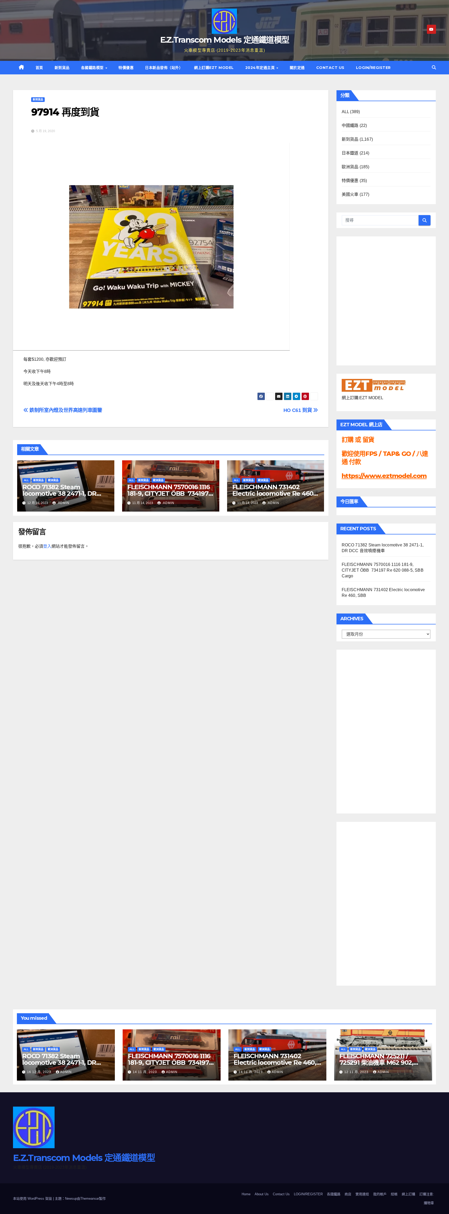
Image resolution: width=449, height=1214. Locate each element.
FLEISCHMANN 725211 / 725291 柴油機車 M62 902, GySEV (376, 1062)
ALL (26, 480)
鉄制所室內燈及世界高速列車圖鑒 (65, 410)
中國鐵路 (350, 125)
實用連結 (362, 1194)
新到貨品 (62, 67)
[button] (434, 67)
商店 (348, 1194)
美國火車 (350, 194)
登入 (47, 546)
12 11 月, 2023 (356, 1072)
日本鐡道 (350, 153)
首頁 (39, 67)
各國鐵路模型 (93, 67)
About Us (262, 1194)
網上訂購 (408, 1194)
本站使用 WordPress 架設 (33, 1198)
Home (246, 1194)
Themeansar (89, 1198)
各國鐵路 (333, 1194)
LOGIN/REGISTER (373, 67)
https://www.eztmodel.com (384, 476)
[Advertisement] (362, 730)
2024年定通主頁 (260, 67)
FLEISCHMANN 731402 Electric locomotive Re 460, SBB (273, 493)
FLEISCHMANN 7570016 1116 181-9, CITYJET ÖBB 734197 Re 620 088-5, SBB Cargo (168, 493)
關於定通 (297, 67)
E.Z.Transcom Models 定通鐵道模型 (224, 40)
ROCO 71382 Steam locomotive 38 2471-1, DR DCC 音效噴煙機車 (59, 493)
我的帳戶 (380, 1194)
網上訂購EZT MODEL (214, 67)
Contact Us (330, 67)
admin (63, 503)
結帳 (394, 1194)
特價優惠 (126, 67)
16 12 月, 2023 (39, 1072)
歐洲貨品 (53, 480)
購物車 (429, 1203)
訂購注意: (426, 1194)
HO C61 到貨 (298, 410)
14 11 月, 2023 (145, 1072)
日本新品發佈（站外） (164, 67)
